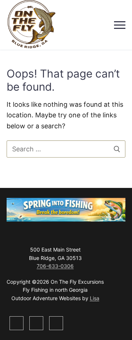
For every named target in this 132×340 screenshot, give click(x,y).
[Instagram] (16, 323)
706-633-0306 (55, 266)
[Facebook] (36, 323)
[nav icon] (119, 25)
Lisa (94, 298)
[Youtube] (56, 323)
